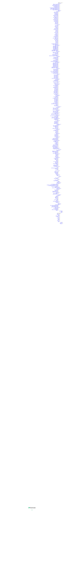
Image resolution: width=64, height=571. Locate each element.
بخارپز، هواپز (56, 159)
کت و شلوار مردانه (55, 17)
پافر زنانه (57, 42)
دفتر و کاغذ (56, 197)
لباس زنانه (58, 24)
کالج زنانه (56, 59)
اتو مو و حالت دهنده (55, 138)
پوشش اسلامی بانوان (55, 44)
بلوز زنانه (57, 30)
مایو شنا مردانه (56, 121)
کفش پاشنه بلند (56, 57)
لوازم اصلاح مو (56, 135)
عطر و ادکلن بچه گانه (55, 128)
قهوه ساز (57, 154)
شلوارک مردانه (56, 14)
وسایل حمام (56, 152)
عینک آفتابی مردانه (55, 85)
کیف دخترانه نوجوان (55, 66)
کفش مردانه (57, 51)
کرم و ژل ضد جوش (55, 145)
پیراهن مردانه (56, 13)
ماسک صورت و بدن (55, 147)
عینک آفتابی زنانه (56, 96)
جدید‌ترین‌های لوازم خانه (56, 6)
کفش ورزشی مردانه (55, 110)
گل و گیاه (58, 175)
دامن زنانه (56, 31)
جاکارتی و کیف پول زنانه (55, 78)
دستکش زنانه (56, 105)
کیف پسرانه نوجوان (55, 65)
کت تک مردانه (56, 18)
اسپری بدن (56, 127)
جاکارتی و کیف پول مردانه (54, 72)
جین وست (58, 213)
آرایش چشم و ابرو (55, 130)
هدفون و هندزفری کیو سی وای (54, 205)
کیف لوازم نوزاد (56, 80)
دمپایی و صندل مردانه (55, 54)
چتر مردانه (56, 93)
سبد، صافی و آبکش (55, 165)
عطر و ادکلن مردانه (55, 125)
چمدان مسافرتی (56, 119)
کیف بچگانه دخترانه (55, 49)
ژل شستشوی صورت (55, 146)
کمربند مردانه (56, 84)
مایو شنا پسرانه (56, 123)
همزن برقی (56, 162)
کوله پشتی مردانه (55, 69)
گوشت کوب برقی (55, 161)
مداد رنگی (56, 198)
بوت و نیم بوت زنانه (55, 60)
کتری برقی (56, 156)
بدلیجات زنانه (56, 102)
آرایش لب (56, 131)
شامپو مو (57, 142)
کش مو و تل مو (56, 98)
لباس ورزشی (57, 107)
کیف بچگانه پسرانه (55, 48)
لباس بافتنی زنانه (56, 36)
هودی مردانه (56, 21)
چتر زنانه (57, 104)
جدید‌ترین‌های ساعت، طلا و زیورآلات (54, 8)
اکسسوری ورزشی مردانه (55, 117)
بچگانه (58, 181)
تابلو (57, 169)
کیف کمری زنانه (56, 77)
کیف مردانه (57, 68)
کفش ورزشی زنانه (55, 111)
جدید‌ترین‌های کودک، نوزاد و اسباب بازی (54, 7)
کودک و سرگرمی (59, 182)
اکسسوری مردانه (56, 180)
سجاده (57, 202)
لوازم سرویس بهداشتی (55, 151)
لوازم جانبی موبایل (57, 207)
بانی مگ (61, 223)
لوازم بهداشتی (57, 133)
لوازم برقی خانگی (57, 153)
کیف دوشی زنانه (56, 74)
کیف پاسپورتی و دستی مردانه (54, 71)
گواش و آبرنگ (56, 199)
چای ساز (57, 155)
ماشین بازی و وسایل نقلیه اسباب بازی (53, 185)
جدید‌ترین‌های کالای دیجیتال (56, 9)
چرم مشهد (58, 216)
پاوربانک (57, 210)
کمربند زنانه (56, 97)
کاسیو (58, 219)
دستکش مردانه (56, 94)
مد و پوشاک (59, 10)
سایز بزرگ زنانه (56, 83)
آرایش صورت (56, 129)
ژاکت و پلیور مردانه (55, 19)
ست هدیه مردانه (56, 86)
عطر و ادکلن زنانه (55, 126)
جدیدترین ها (59, 3)
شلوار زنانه (56, 25)
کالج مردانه (56, 53)
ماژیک (57, 200)
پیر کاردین (58, 214)
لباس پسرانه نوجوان (55, 62)
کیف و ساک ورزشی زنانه (55, 113)
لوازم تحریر (57, 195)
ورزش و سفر (59, 106)
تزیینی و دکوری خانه (56, 166)
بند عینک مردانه (56, 92)
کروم (58, 217)
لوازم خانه (59, 149)
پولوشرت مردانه (56, 12)
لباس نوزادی (56, 79)
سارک (58, 221)
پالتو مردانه (56, 23)
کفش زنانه (58, 56)
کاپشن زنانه (56, 38)
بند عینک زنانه (56, 101)
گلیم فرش (56, 173)
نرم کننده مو (56, 143)
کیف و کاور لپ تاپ (55, 73)
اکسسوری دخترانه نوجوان (54, 67)
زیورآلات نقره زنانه (55, 193)
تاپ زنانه (57, 27)
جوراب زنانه (56, 37)
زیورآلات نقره (57, 192)
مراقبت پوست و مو (56, 140)
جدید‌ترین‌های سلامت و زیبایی (55, 5)
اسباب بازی (57, 183)
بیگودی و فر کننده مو (55, 139)
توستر (57, 164)
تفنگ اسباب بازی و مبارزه (54, 186)
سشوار (57, 137)
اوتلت (61, 211)
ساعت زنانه (56, 190)
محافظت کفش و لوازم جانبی (54, 61)
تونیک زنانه (56, 35)
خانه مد (60, 176)
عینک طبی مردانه (56, 91)
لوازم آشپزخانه (57, 157)
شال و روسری (56, 32)
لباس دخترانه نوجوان (55, 63)
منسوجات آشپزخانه (55, 163)
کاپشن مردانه (56, 20)
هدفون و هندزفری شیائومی (54, 206)
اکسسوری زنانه (57, 95)
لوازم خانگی (57, 150)
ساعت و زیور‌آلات (58, 188)
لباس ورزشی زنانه (55, 108)
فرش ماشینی (56, 171)
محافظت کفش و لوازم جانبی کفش (53, 55)
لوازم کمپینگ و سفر (56, 118)
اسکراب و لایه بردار (55, 144)
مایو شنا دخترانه (56, 122)
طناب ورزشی (56, 116)
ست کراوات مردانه (55, 87)
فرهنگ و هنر (59, 194)
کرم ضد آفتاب (56, 141)
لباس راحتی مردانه (55, 15)
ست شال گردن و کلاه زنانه (54, 103)
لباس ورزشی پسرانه (55, 109)
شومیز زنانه (56, 26)
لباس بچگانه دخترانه (55, 46)
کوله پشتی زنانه (56, 75)
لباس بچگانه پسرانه (55, 45)
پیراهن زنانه (56, 33)
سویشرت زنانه (56, 39)
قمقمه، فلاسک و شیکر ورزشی (54, 115)
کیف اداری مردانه (55, 70)
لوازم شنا (58, 120)
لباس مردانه (57, 11)
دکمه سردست (56, 90)
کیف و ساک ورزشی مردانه (54, 114)
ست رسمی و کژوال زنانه (55, 43)
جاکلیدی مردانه (56, 89)
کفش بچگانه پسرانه (55, 47)
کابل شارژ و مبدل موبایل (55, 209)
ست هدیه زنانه (56, 99)
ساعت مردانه (56, 189)
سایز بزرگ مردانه (55, 82)
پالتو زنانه (57, 41)
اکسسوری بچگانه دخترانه (55, 50)
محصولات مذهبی (57, 201)
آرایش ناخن (56, 132)
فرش (58, 170)
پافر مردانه (56, 22)
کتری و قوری (56, 158)
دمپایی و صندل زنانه (55, 58)
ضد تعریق (56, 134)
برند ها (61, 212)
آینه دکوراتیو (56, 168)
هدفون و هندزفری (57, 204)
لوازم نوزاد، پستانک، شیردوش (55, 187)
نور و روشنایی (57, 174)
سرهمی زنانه (56, 34)
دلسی (58, 218)
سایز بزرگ (58, 81)
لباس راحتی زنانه (56, 29)
